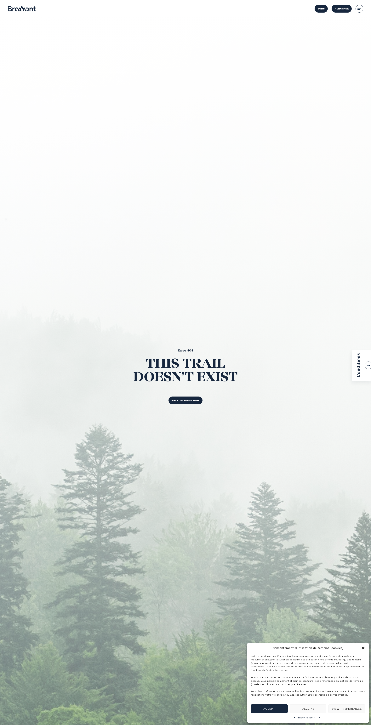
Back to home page (185, 400)
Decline (308, 708)
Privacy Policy (304, 717)
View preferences (347, 708)
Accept (269, 708)
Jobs (321, 8)
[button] (363, 648)
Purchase (341, 8)
